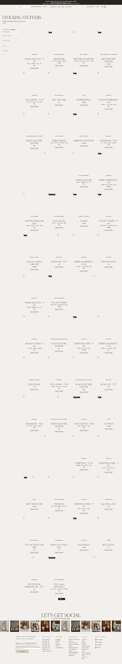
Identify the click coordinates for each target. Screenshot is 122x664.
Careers (83, 642)
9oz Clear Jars (45, 641)
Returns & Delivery (86, 652)
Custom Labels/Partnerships (73, 652)
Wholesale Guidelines (74, 644)
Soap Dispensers (59, 647)
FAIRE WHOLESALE (72, 649)
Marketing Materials (73, 647)
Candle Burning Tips (47, 651)
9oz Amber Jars (45, 642)
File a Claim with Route (86, 655)
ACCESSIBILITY (85, 649)
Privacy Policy (85, 647)
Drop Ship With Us (73, 653)
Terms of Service (86, 646)
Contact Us (84, 657)
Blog (83, 658)
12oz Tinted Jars (46, 646)
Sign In (70, 641)
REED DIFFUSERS (45, 639)
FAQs (83, 651)
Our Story (84, 639)
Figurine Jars (45, 649)
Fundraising (71, 655)
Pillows (57, 646)
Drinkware (57, 641)
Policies (84, 644)
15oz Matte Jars (46, 647)
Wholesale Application (74, 639)
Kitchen (57, 642)
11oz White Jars (46, 644)
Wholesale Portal (73, 642)
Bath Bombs (57, 639)
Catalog (70, 646)
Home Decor (57, 644)
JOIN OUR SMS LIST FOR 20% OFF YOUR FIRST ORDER (61, 1)
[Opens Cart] (105, 7)
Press (83, 641)
